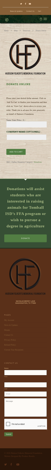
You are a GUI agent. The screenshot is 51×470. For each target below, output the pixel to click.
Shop (16, 30)
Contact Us (30, 11)
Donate (7, 330)
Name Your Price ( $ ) (15, 120)
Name (6, 368)
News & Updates (16, 11)
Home (6, 30)
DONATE (25, 238)
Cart (39, 11)
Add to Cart (16, 152)
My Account (9, 320)
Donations (26, 30)
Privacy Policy (10, 339)
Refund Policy (10, 344)
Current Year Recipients (13, 349)
